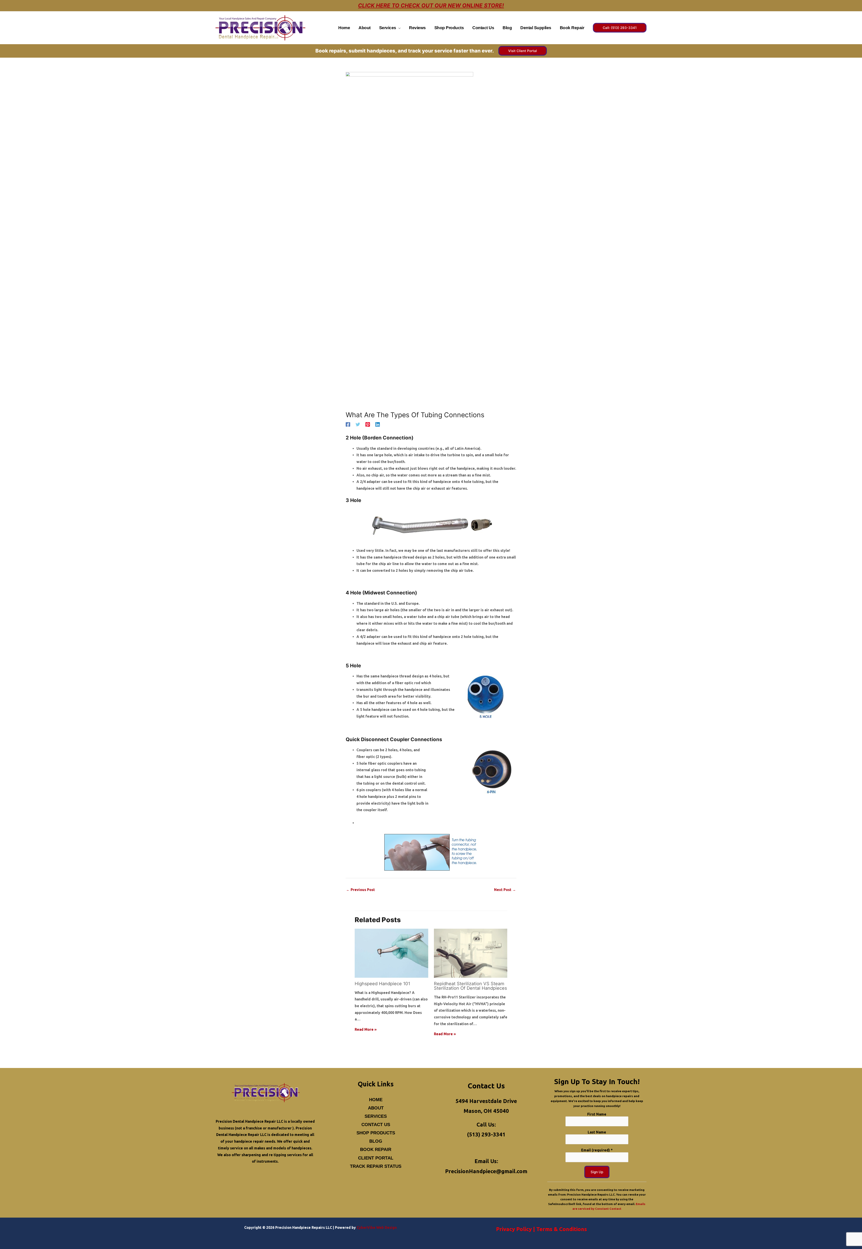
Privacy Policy (514, 1229)
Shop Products (375, 1132)
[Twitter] (358, 424)
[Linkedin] (377, 424)
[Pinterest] (367, 424)
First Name (596, 1114)
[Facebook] (348, 424)
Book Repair (375, 1149)
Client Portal (375, 1157)
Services (376, 1116)
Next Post (505, 890)
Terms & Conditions (561, 1229)
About (376, 1107)
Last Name (597, 1132)
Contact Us (375, 1124)
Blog (375, 1141)
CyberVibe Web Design (377, 1227)
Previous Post (360, 890)
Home (376, 1099)
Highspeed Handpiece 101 (382, 983)
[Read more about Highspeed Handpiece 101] (391, 953)
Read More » (366, 1029)
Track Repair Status (375, 1166)
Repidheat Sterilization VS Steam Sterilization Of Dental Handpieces (470, 986)
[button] (398, 27)
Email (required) (597, 1150)
